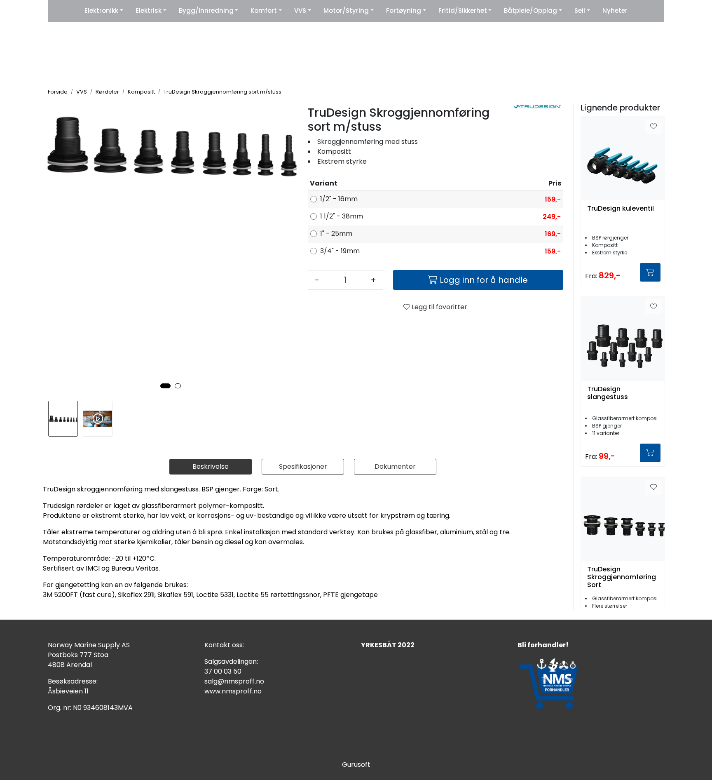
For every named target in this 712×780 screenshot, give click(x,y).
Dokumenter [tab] (395, 466)
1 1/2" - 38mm (341, 216)
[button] (165, 385)
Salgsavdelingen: (231, 661)
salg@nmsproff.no (234, 681)
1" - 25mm (336, 233)
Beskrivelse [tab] (210, 466)
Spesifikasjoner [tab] (303, 466)
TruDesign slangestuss (607, 393)
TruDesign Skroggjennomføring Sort (621, 577)
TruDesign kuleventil (620, 208)
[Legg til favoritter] (653, 126)
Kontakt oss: (224, 645)
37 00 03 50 (222, 671)
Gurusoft (356, 764)
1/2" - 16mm (339, 199)
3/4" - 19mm (340, 251)
